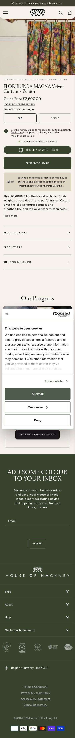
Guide (31, 129)
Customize (35, 407)
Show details (53, 381)
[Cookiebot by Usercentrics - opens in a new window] (53, 314)
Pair (20, 118)
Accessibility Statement (35, 698)
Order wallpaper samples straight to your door (37, 3)
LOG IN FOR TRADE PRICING (19, 104)
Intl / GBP (42, 668)
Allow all (38, 394)
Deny (37, 420)
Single (55, 118)
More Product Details (22, 136)
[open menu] (67, 591)
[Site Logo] (38, 12)
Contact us (17, 132)
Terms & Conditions (35, 686)
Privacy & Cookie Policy (35, 692)
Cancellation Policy (35, 704)
